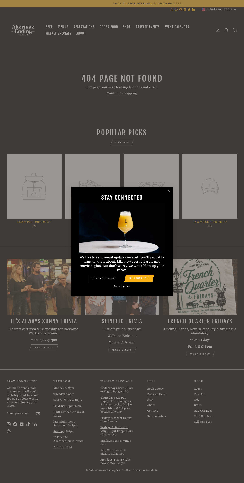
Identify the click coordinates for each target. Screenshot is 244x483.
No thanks (122, 286)
